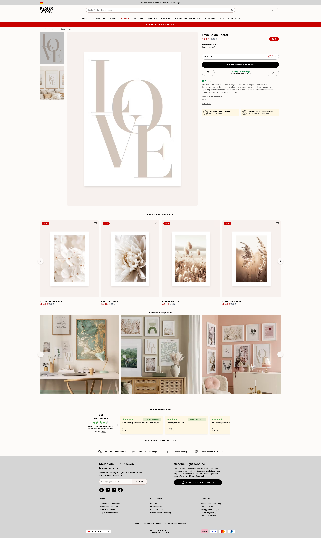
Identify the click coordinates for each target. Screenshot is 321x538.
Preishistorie (206, 104)
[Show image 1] (52, 48)
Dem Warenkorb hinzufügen (240, 65)
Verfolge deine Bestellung (211, 503)
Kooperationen (156, 510)
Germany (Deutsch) (98, 531)
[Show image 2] (52, 83)
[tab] (272, 10)
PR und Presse (156, 506)
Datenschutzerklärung (177, 523)
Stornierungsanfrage (209, 513)
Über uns (154, 503)
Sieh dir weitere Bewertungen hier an (160, 440)
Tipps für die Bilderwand (110, 503)
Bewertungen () (208, 47)
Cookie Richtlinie (147, 523)
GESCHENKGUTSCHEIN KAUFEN (200, 482)
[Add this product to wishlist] (272, 73)
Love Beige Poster (64, 29)
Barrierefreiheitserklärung (160, 513)
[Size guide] (208, 73)
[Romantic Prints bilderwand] (241, 354)
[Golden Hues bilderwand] (79, 354)
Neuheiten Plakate (107, 510)
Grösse (205, 52)
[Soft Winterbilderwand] (160, 354)
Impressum (161, 523)
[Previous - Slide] (41, 261)
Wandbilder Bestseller (109, 506)
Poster (51, 29)
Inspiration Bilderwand (109, 513)
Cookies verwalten (208, 516)
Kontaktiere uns (207, 506)
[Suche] (232, 10)
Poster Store (166, 530)
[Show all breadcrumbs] (43, 29)
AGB (137, 523)
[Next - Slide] (280, 261)
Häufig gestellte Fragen (210, 510)
